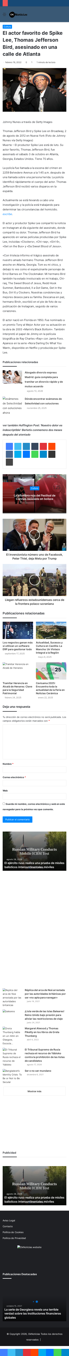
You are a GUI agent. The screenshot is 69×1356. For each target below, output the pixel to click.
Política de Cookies (13, 1232)
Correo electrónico (14, 777)
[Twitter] (17, 446)
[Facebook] (9, 446)
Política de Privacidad (14, 1238)
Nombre (8, 763)
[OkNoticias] (18, 14)
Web (5, 790)
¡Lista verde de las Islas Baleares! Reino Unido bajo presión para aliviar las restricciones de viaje (44, 1015)
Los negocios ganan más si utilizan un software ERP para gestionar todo (18, 646)
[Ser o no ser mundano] (12, 1076)
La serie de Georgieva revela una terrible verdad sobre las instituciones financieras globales (32, 1313)
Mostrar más (34, 1091)
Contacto (8, 1226)
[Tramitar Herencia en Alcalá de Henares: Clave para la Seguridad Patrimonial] (18, 671)
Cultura (7, 26)
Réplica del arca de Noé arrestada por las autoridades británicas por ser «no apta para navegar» (45, 993)
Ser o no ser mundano (38, 1070)
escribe (7, 214)
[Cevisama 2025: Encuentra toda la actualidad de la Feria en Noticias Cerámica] (51, 671)
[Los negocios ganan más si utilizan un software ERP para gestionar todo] (18, 630)
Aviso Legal (9, 1220)
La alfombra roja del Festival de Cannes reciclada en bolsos (34, 497)
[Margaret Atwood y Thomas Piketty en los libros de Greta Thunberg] (12, 1036)
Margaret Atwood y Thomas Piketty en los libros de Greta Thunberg (42, 1032)
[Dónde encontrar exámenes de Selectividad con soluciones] (12, 406)
